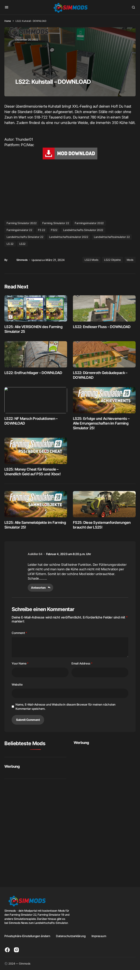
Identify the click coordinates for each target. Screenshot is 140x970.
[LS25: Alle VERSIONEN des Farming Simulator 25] (35, 308)
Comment (19, 633)
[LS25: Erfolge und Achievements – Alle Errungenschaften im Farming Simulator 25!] (104, 400)
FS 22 (41, 230)
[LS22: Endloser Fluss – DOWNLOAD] (104, 308)
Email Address (81, 663)
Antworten (38, 587)
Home (7, 20)
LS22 (22, 244)
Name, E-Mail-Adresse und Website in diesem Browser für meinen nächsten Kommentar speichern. (65, 706)
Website (17, 684)
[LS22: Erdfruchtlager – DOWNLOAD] (35, 354)
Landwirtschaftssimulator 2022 (68, 237)
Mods (130, 260)
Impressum (99, 936)
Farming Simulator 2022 (21, 223)
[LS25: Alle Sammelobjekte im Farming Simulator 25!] (35, 504)
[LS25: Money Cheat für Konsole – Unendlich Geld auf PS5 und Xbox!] (35, 451)
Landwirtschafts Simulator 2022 (83, 230)
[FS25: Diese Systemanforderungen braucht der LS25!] (104, 504)
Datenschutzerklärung (70, 936)
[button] (6, 7)
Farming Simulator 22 (55, 223)
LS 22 (10, 244)
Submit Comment (28, 720)
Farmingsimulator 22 (19, 230)
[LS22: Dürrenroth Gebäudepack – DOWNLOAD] (104, 354)
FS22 (54, 230)
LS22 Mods (91, 260)
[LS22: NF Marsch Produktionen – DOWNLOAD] (35, 400)
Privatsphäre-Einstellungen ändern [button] (27, 936)
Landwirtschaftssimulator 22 (112, 237)
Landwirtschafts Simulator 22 (25, 237)
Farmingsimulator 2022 (89, 223)
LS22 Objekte (112, 260)
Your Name (20, 663)
